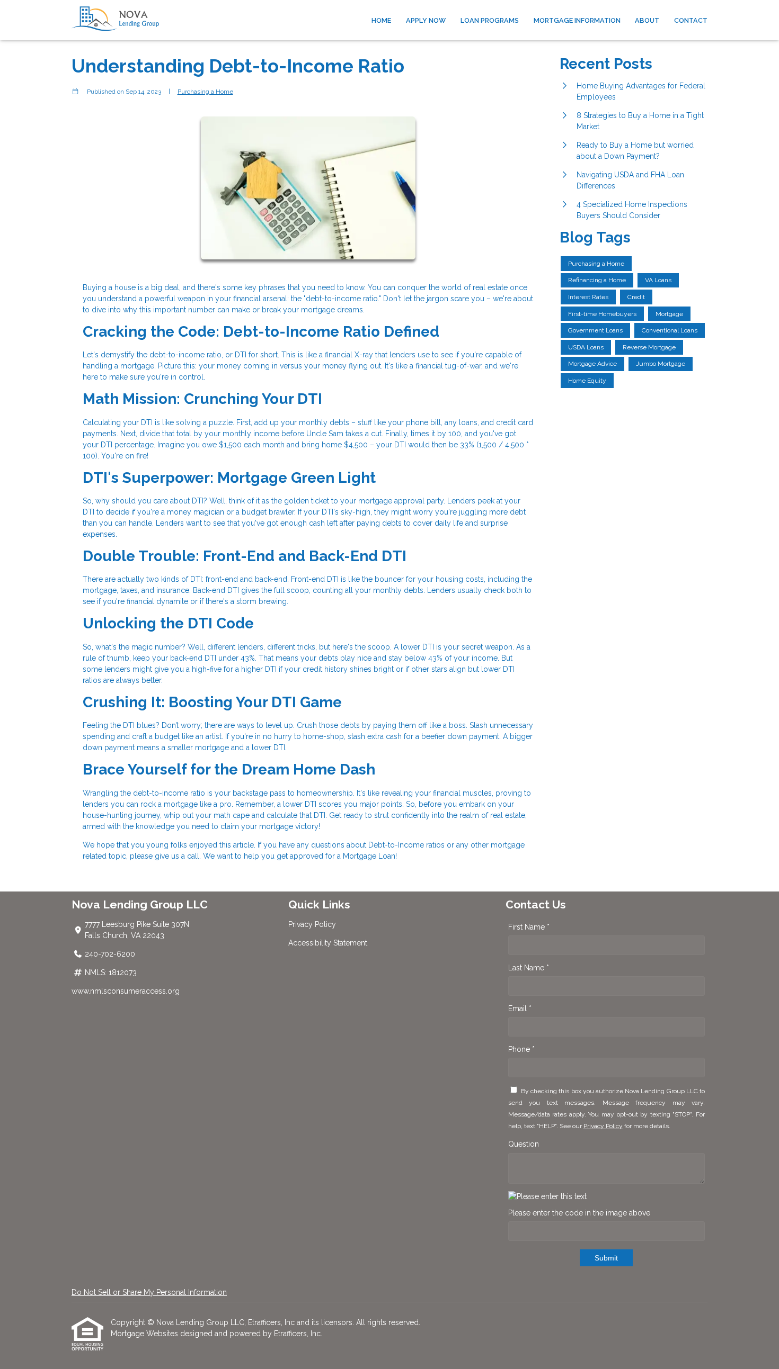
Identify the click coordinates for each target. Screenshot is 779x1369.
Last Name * (528, 967)
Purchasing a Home (205, 91)
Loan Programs (490, 20)
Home (381, 20)
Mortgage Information (577, 20)
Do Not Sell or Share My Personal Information (149, 1292)
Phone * (521, 1049)
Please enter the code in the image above (579, 1213)
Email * (520, 1008)
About (647, 20)
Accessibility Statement (327, 943)
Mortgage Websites (145, 1333)
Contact (690, 20)
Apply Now (426, 20)
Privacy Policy (312, 924)
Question (523, 1144)
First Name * (529, 927)
